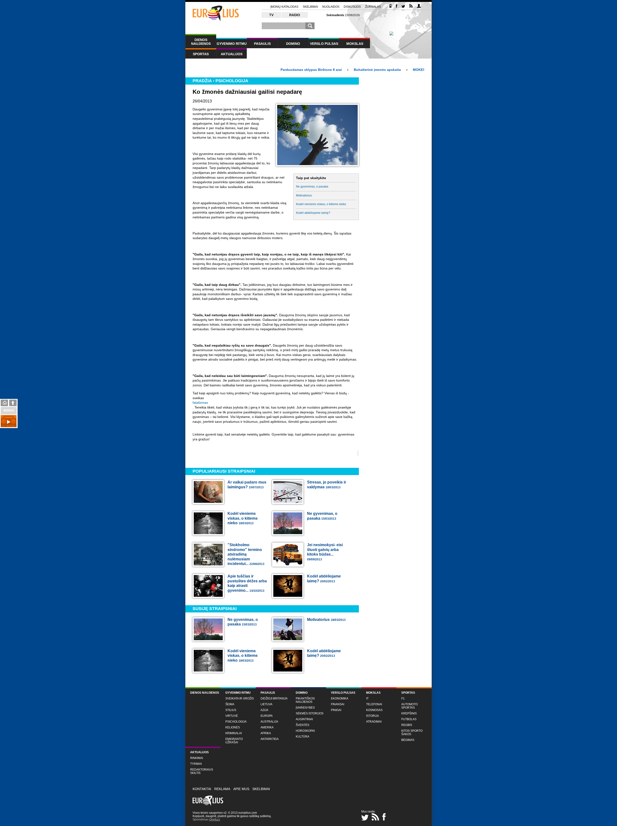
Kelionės (232, 727)
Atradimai (374, 721)
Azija (264, 710)
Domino (293, 44)
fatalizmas (200, 402)
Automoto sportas (409, 706)
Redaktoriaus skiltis (201, 771)
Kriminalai (233, 733)
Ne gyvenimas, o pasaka (312, 186)
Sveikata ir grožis (239, 698)
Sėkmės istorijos (309, 713)
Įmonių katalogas (284, 6)
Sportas (201, 54)
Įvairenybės (305, 707)
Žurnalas (373, 6)
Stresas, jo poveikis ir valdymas (326, 484)
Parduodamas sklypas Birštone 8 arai (287, 70)
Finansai (337, 704)
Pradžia (202, 80)
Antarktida (270, 739)
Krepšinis (409, 713)
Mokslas (354, 44)
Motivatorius (304, 195)
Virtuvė (231, 716)
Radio (294, 15)
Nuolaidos (330, 6)
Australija (269, 721)
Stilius (230, 710)
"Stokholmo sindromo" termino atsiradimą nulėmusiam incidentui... (246, 554)
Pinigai (336, 710)
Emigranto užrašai (234, 740)
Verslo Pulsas (324, 44)
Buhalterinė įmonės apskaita (353, 70)
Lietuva (266, 704)
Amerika (267, 727)
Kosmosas (374, 710)
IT (367, 698)
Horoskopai (305, 730)
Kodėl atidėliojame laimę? (313, 213)
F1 (403, 698)
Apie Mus (241, 789)
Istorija (372, 716)
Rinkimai (196, 758)
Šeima (229, 704)
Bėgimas (407, 740)
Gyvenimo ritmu (232, 44)
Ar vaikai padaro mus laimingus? (247, 484)
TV (271, 15)
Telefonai (374, 704)
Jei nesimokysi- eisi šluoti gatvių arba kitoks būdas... (325, 552)
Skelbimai (310, 6)
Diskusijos (352, 6)
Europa (267, 716)
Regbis (406, 725)
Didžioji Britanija (274, 698)
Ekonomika (339, 698)
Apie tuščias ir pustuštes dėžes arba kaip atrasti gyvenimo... (247, 583)
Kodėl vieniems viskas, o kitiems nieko (321, 204)
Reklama (222, 789)
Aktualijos (231, 54)
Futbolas (408, 719)
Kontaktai (202, 789)
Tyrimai (196, 764)
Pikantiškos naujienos (305, 700)
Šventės (302, 725)
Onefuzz (214, 819)
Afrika (266, 733)
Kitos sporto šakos (412, 732)
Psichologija (231, 80)
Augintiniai (304, 719)
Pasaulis (262, 44)
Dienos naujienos (201, 42)
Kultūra (302, 736)
